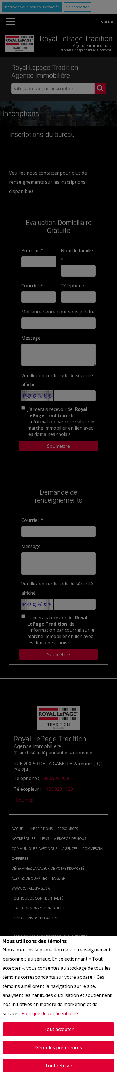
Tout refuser (58, 1066)
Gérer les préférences (58, 1047)
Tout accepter (59, 1029)
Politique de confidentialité (50, 1013)
